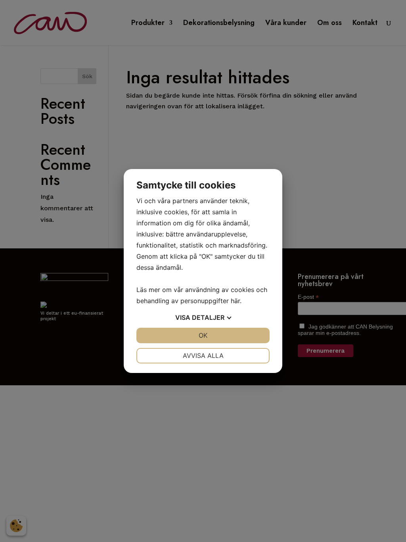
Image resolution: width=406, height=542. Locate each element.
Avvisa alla (203, 355)
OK (203, 335)
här (235, 301)
